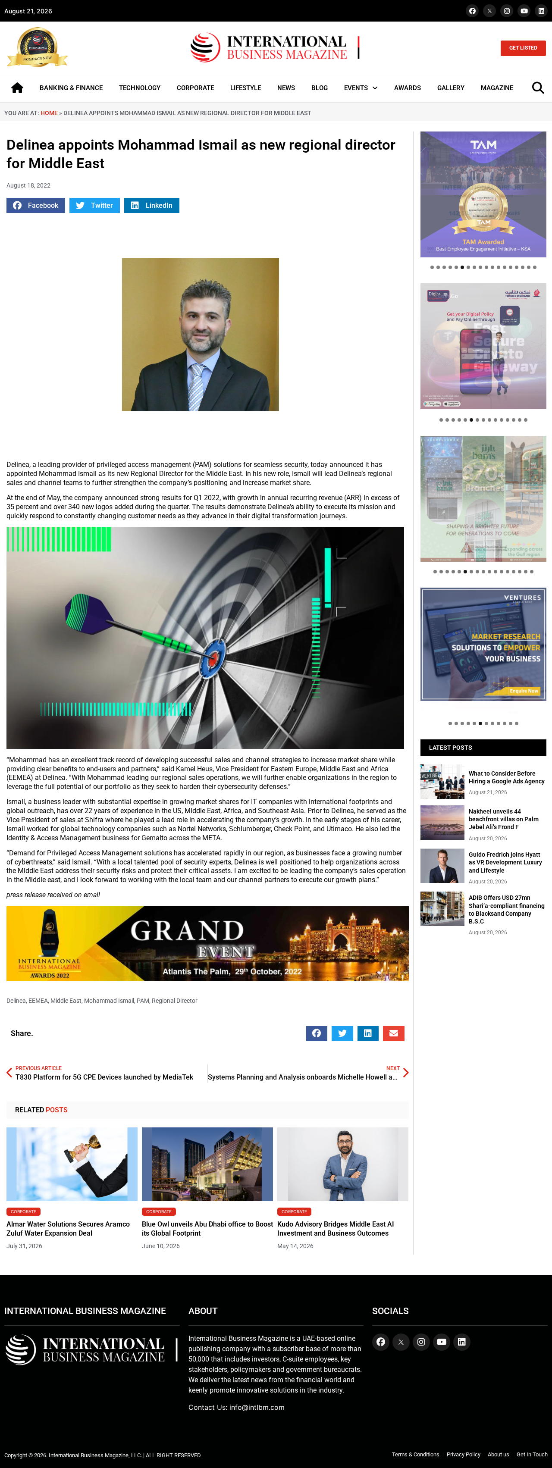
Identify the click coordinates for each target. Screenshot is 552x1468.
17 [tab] (528, 267)
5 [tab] (456, 267)
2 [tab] (438, 267)
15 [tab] (516, 267)
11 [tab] (492, 267)
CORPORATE (195, 88)
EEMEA (38, 1000)
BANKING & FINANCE (71, 88)
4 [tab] (450, 267)
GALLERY (450, 88)
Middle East (66, 1000)
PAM (143, 1000)
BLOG (319, 88)
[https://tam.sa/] (483, 194)
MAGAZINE (497, 88)
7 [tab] (468, 267)
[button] (35, 205)
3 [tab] (444, 267)
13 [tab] (504, 267)
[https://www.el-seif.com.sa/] (483, 499)
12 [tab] (498, 267)
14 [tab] (510, 267)
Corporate (23, 1211)
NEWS (286, 88)
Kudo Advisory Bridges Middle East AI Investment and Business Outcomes (335, 1228)
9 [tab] (480, 267)
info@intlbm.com (257, 1407)
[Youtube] (524, 10)
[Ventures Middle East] (483, 644)
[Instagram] (506, 10)
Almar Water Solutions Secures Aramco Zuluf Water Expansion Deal (68, 1228)
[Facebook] (472, 10)
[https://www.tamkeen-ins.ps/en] (483, 346)
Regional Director (175, 1000)
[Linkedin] (541, 10)
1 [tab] (432, 267)
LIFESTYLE (245, 88)
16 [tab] (522, 267)
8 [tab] (474, 267)
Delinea (16, 1000)
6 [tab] (462, 267)
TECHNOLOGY (139, 88)
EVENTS (356, 88)
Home (49, 113)
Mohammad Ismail (109, 1000)
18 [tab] (534, 267)
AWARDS (407, 88)
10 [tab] (486, 267)
